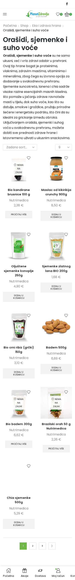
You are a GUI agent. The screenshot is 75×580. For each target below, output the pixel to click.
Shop (24, 26)
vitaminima (56, 71)
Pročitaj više (19, 214)
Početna (10, 26)
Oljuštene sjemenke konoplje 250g (19, 270)
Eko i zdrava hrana (46, 26)
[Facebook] (67, 4)
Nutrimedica (18, 200)
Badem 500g (56, 347)
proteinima (48, 66)
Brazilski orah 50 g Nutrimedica (56, 426)
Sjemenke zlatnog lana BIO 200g (56, 268)
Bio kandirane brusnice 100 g (19, 192)
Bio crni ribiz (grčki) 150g (19, 349)
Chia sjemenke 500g (19, 500)
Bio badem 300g (19, 424)
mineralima (12, 76)
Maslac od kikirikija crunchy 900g (56, 192)
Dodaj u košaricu (56, 216)
